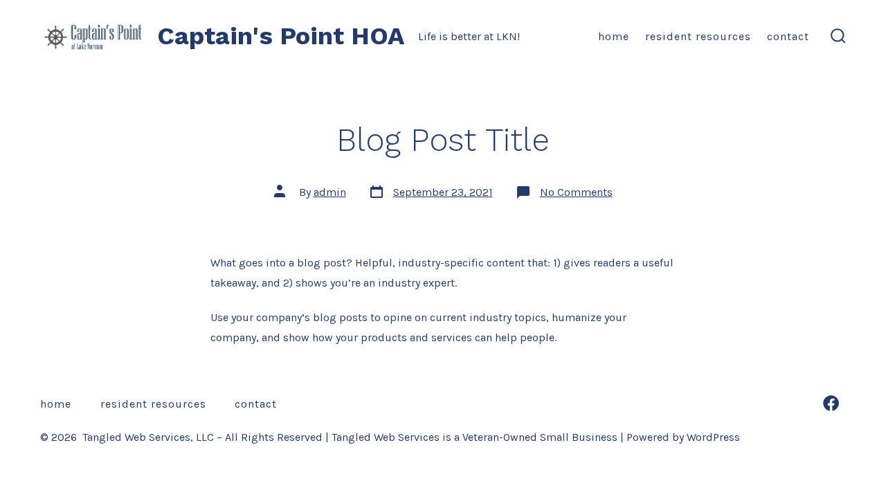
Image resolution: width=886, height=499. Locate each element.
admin (330, 192)
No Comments (576, 192)
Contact (788, 36)
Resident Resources (698, 36)
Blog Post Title (443, 139)
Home (613, 36)
